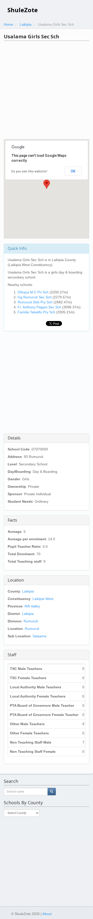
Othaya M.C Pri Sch (33, 292)
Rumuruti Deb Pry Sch (35, 302)
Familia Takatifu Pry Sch (36, 312)
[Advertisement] (46, 90)
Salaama (39, 636)
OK (73, 171)
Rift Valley (32, 606)
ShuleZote (22, 10)
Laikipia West (42, 599)
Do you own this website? (29, 171)
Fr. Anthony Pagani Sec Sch (39, 307)
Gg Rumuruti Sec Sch (35, 297)
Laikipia (28, 591)
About (47, 914)
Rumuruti (31, 621)
